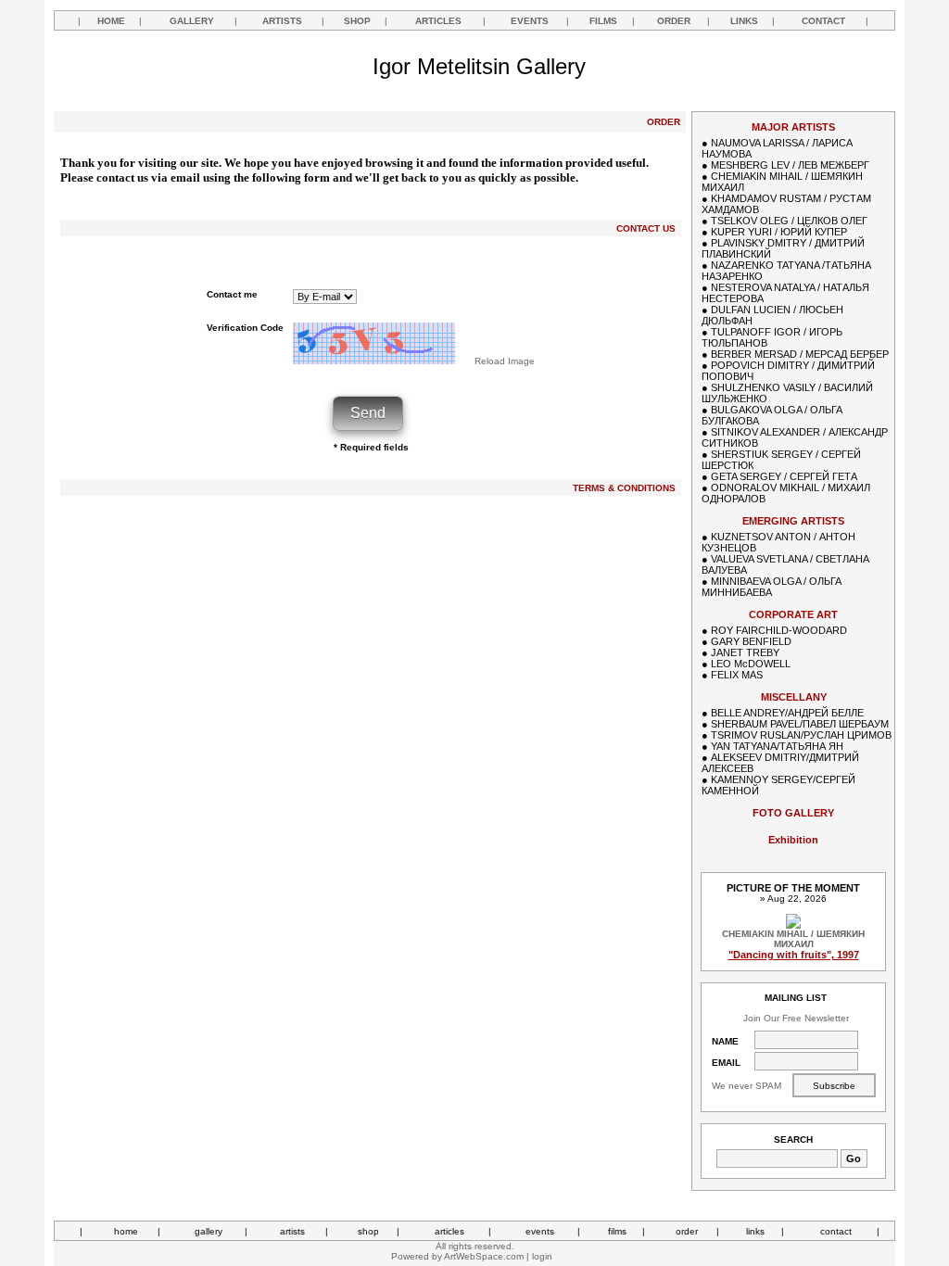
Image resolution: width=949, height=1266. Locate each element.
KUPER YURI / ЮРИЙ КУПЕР (779, 231)
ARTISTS (282, 21)
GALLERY (192, 21)
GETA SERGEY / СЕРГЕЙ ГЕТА (784, 476)
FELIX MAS (737, 674)
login (542, 1256)
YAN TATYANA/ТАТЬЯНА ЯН (777, 746)
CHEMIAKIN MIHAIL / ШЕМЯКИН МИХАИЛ (793, 939)
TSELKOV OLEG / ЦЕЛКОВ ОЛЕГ (789, 220)
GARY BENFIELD (751, 641)
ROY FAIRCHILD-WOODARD (779, 630)
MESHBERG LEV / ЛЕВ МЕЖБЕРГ (790, 165)
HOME (111, 21)
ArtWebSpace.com (484, 1256)
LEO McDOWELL (751, 663)
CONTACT (823, 21)
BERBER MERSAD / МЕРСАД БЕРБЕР (800, 354)
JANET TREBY (745, 652)
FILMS (603, 21)
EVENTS (530, 21)
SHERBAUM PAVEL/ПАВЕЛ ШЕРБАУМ (800, 723)
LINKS (744, 21)
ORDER (673, 21)
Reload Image (504, 361)
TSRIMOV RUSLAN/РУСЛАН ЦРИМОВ (801, 735)
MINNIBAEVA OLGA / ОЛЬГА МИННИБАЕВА (771, 587)
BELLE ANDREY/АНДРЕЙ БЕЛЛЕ (787, 712)
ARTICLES (438, 21)
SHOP (357, 21)
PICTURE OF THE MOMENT (793, 887)
